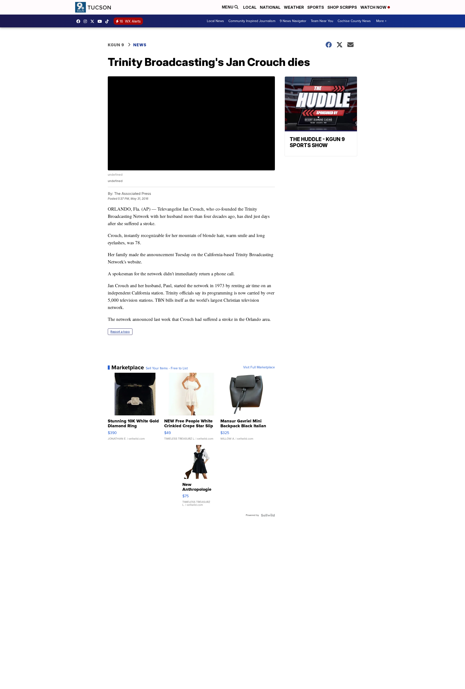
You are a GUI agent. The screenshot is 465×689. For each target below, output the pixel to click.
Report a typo (120, 331)
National (270, 7)
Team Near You (322, 21)
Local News (215, 21)
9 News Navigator (293, 21)
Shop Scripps (342, 7)
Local (249, 7)
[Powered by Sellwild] (268, 515)
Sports (315, 7)
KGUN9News (79, 21)
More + (381, 21)
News (140, 44)
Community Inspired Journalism (251, 21)
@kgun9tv (108, 21)
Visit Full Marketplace (259, 367)
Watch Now (374, 7)
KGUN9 (93, 21)
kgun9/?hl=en (86, 21)
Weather (294, 7)
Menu (228, 7)
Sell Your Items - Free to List (167, 368)
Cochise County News (354, 21)
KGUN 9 (116, 44)
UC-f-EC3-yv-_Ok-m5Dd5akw (101, 21)
